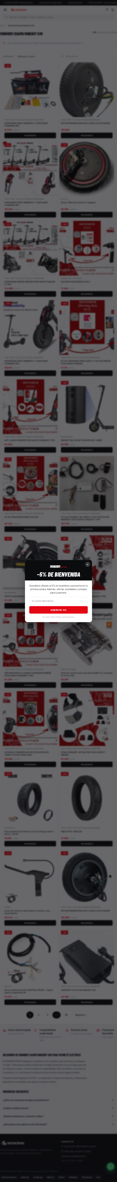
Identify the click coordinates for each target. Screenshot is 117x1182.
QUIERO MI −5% (59, 609)
